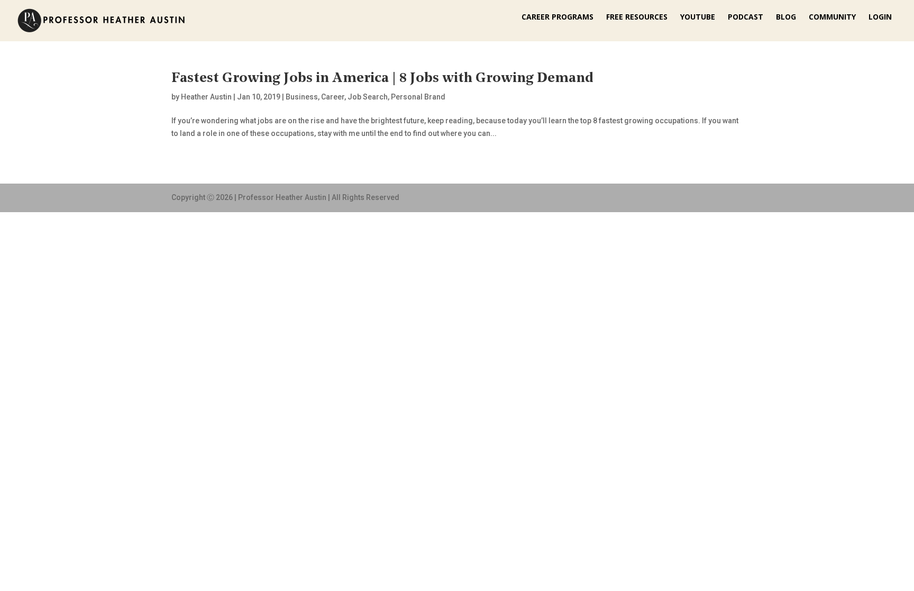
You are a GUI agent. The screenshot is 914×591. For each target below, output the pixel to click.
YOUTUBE (697, 17)
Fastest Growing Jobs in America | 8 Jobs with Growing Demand (382, 78)
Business (302, 97)
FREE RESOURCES (637, 17)
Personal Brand (418, 97)
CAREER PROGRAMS (557, 17)
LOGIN (880, 17)
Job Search (368, 97)
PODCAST (745, 17)
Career (332, 97)
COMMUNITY (832, 17)
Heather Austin (206, 97)
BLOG (786, 17)
